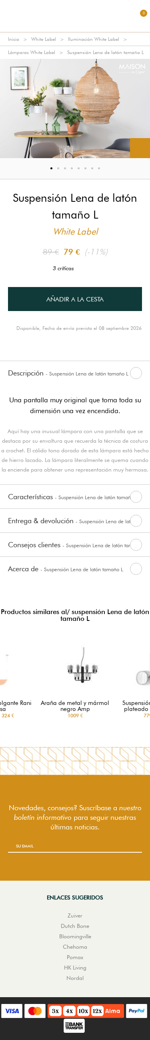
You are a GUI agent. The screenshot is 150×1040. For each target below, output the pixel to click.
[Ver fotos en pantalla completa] (140, 148)
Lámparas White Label (31, 52)
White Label (43, 39)
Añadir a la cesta (75, 299)
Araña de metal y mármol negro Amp (75, 706)
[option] (75, 108)
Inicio (13, 39)
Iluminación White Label (93, 39)
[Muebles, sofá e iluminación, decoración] (75, 16)
